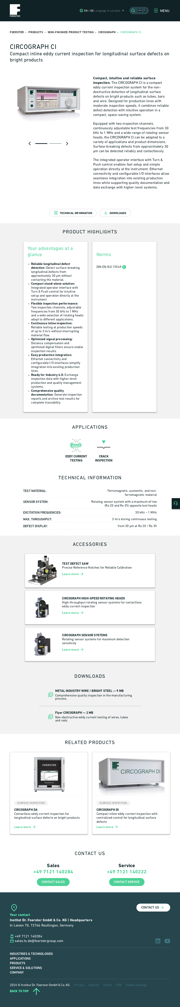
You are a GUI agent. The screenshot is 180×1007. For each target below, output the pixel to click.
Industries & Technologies (31, 954)
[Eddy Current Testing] (76, 449)
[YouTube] (167, 941)
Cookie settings (136, 985)
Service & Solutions (26, 968)
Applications (20, 959)
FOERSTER (17, 32)
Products (17, 963)
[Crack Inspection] (103, 449)
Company (17, 973)
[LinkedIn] (157, 940)
